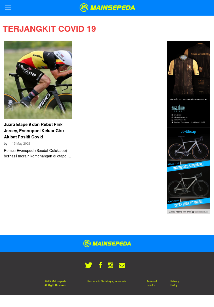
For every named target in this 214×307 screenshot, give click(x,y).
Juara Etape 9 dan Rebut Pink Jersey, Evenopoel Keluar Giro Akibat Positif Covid (34, 130)
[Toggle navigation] (8, 8)
